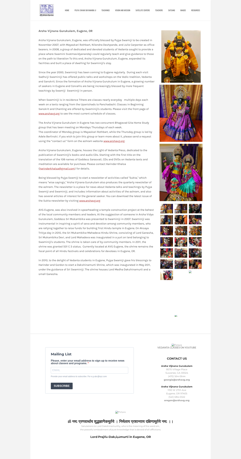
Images (183, 10)
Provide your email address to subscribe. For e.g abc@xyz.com (79, 376)
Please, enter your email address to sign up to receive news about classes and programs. (87, 362)
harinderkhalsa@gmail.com (57, 168)
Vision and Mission (122, 10)
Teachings (105, 10)
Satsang (171, 10)
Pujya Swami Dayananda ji (85, 10)
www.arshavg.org (49, 113)
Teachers (159, 10)
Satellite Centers (143, 10)
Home (67, 10)
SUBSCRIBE (62, 385)
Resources (195, 10)
